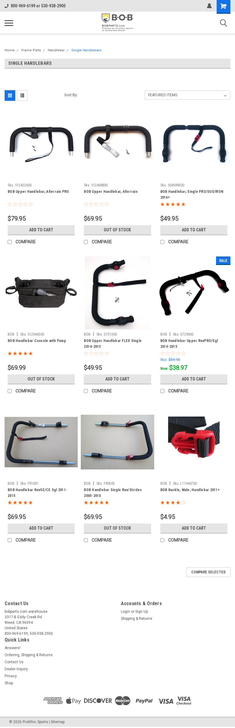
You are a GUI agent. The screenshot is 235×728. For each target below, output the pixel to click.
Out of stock (117, 229)
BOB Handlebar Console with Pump (37, 341)
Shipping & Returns (136, 618)
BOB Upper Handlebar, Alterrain (110, 191)
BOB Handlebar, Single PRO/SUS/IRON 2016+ (192, 194)
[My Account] (209, 5)
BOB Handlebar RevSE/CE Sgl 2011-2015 (37, 493)
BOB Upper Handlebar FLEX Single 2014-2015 (113, 344)
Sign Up (141, 611)
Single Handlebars (86, 50)
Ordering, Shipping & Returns (29, 655)
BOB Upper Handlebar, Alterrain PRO (38, 191)
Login (125, 611)
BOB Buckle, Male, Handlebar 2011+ (190, 490)
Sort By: (71, 95)
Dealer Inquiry (16, 669)
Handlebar (56, 50)
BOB (11, 334)
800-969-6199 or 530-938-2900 (38, 5)
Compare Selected (208, 572)
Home (10, 50)
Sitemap (58, 722)
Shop (9, 683)
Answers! (13, 648)
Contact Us (14, 662)
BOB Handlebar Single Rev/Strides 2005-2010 (113, 493)
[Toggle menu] (9, 23)
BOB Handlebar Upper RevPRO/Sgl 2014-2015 (189, 344)
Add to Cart (41, 229)
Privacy (11, 676)
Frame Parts (31, 50)
